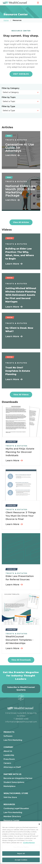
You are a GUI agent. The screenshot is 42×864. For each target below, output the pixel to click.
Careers (7, 763)
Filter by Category (10, 88)
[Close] (39, 824)
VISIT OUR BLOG (21, 74)
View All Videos (21, 395)
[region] (21, 842)
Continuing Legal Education (16, 808)
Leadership (9, 755)
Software (8, 736)
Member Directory (12, 816)
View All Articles (21, 222)
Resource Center (11, 820)
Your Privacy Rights (21, 847)
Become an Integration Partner (18, 778)
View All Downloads (21, 660)
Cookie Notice (29, 842)
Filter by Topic (9, 97)
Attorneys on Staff (12, 767)
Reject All (21, 853)
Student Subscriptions (14, 782)
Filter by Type (8, 106)
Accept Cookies (21, 860)
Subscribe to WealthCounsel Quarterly (21, 688)
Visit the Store (10, 797)
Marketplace (9, 786)
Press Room (9, 759)
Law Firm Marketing (13, 740)
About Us (8, 751)
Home (6, 20)
